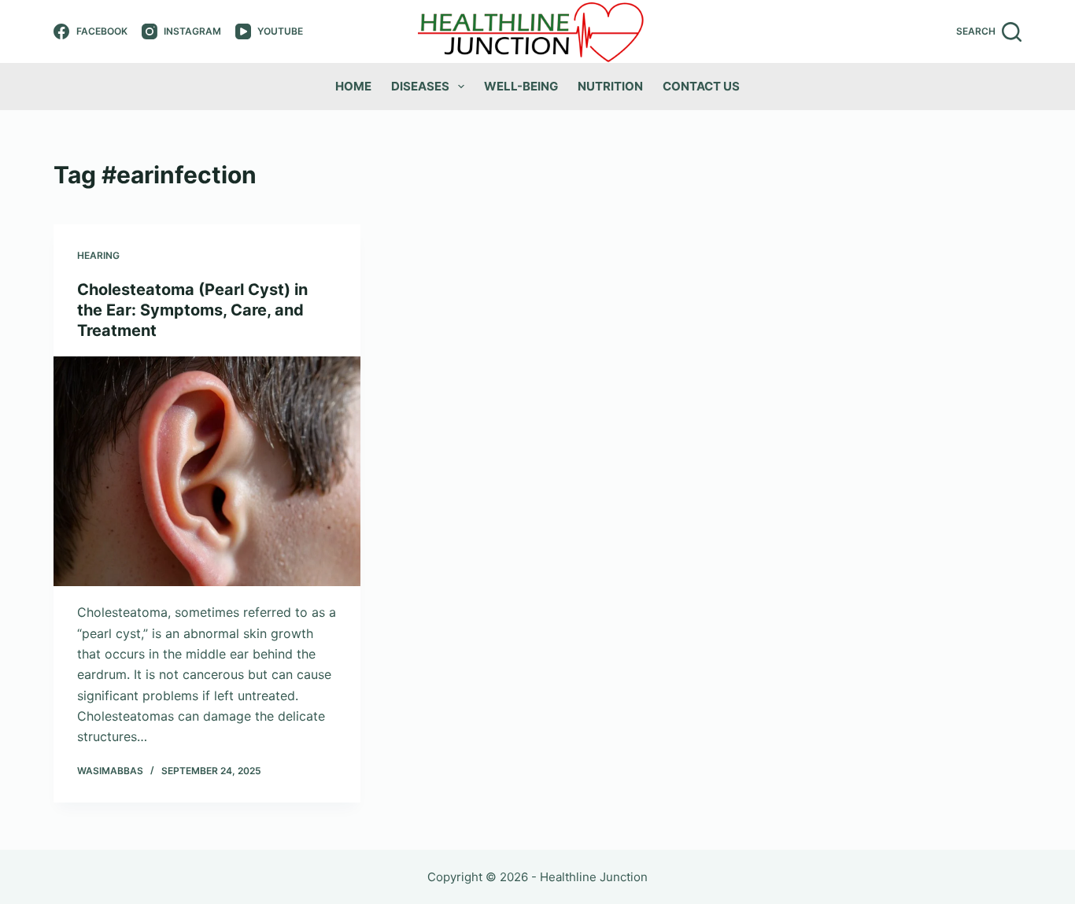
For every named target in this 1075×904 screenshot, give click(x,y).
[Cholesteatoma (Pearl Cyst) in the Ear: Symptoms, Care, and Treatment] (207, 471)
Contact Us (701, 86)
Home (353, 86)
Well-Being (521, 86)
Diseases (420, 86)
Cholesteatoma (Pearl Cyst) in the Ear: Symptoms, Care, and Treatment (192, 310)
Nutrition (610, 86)
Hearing (98, 255)
